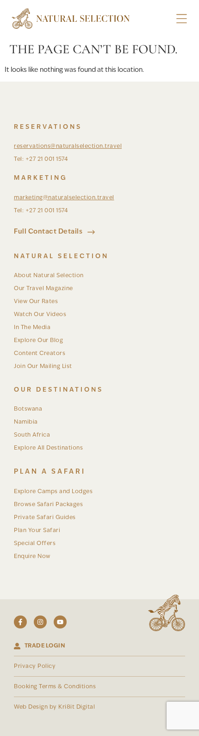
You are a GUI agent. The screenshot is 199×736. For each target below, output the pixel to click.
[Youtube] (60, 621)
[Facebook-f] (20, 621)
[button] (182, 19)
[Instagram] (40, 621)
